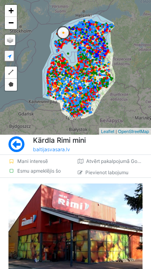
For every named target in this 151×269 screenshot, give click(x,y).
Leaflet (107, 131)
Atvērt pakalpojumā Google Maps (118, 161)
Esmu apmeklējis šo (39, 171)
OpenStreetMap (133, 131)
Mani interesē (32, 161)
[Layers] (10, 40)
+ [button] (11, 11)
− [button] (11, 23)
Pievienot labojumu (106, 172)
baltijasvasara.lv (51, 149)
